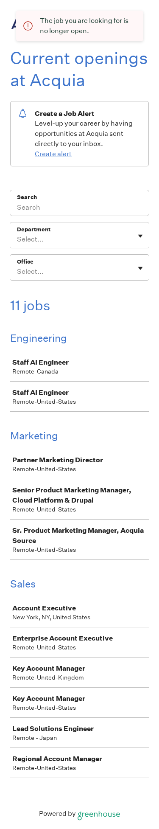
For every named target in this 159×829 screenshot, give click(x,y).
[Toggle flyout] (140, 236)
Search (27, 197)
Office (25, 261)
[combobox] (17, 239)
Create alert (53, 154)
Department (33, 229)
